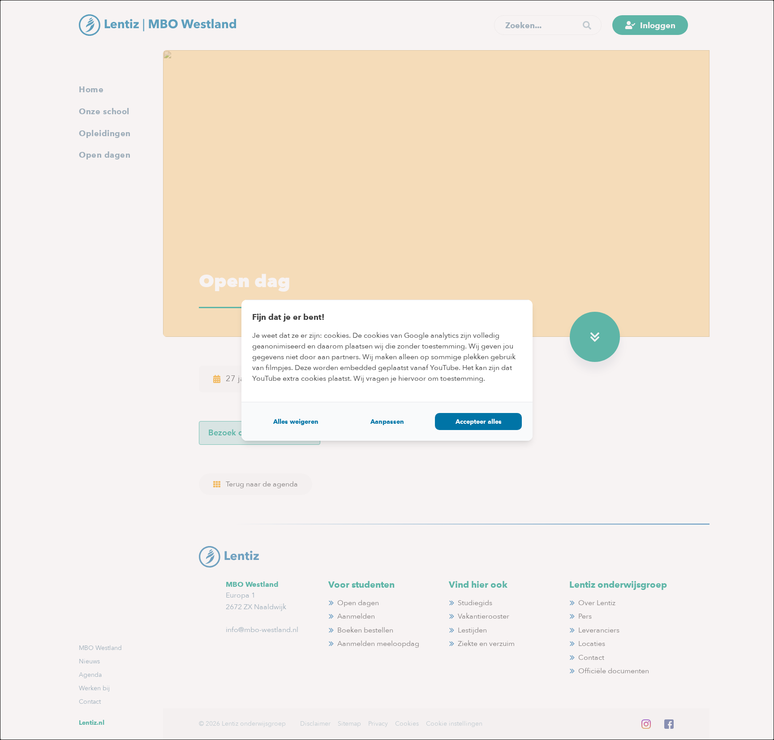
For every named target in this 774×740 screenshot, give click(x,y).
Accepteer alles (479, 421)
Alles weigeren (295, 421)
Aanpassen (387, 421)
